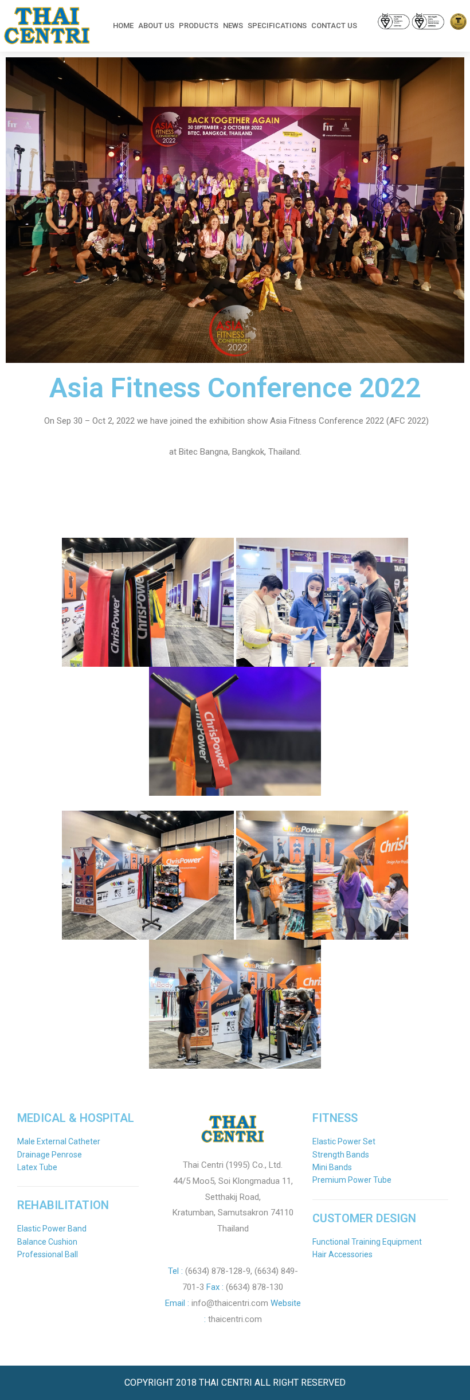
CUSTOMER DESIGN (364, 1218)
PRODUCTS (198, 25)
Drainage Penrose (49, 1154)
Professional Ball (47, 1254)
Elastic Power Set (343, 1141)
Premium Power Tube (351, 1179)
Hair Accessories (342, 1254)
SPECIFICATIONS (277, 25)
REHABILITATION (63, 1205)
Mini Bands (332, 1167)
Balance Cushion (47, 1241)
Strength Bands (340, 1154)
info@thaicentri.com (229, 1303)
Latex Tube (37, 1167)
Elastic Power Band (52, 1228)
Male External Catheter (58, 1141)
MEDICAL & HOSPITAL (75, 1118)
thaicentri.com (235, 1319)
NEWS (233, 25)
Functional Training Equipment (367, 1241)
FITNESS (335, 1118)
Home (123, 25)
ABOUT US (156, 25)
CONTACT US (334, 25)
